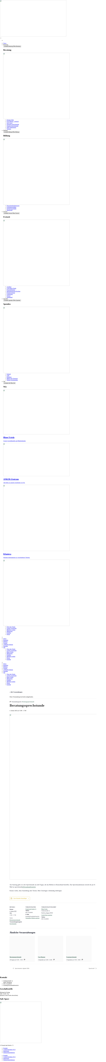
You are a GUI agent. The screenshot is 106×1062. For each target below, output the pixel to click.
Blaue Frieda (10, 652)
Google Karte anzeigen (46, 915)
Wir (4, 647)
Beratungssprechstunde (15, 920)
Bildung (5, 641)
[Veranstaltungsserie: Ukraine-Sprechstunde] (82, 959)
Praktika (9, 655)
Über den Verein (11, 649)
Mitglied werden (11, 656)
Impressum (6, 1051)
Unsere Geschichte (11, 650)
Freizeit (5, 643)
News (4, 638)
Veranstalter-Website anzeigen (32, 918)
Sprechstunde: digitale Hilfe (21, 968)
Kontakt (9, 659)
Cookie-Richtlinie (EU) (9, 1049)
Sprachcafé (92, 968)
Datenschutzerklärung (9, 1052)
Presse (8, 658)
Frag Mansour (41, 957)
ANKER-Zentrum (8, 644)
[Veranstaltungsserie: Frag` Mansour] (53, 959)
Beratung (5, 640)
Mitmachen (10, 653)
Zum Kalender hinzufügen (20, 898)
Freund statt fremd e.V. (31, 909)
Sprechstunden (13, 923)
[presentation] (22, 945)
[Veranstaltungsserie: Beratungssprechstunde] (24, 959)
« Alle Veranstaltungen (16, 692)
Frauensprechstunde (71, 957)
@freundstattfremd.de (29, 887)
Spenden (5, 646)
